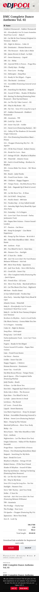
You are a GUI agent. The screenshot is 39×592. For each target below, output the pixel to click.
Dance (31, 556)
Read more (24, 588)
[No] (36, 584)
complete (12, 558)
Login (11, 548)
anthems (5, 558)
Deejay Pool (21, 556)
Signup (28, 548)
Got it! (14, 588)
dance (17, 558)
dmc (21, 558)
